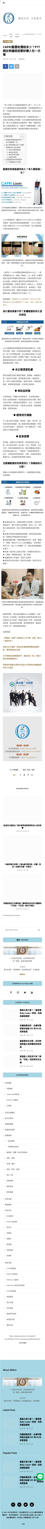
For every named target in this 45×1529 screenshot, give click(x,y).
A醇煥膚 (9, 1088)
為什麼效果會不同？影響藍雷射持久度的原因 (15, 146)
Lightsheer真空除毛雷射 (16, 1285)
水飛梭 (9, 1105)
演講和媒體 (9, 1124)
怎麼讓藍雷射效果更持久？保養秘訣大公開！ (14, 160)
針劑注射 (8, 1210)
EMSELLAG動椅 (12, 1100)
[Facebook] (13, 1505)
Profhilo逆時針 (12, 1222)
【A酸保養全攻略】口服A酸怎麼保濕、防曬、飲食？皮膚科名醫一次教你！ (22, 865)
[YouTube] (32, 1505)
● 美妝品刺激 (13, 152)
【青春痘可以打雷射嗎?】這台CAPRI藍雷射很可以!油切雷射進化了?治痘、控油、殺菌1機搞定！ (22, 302)
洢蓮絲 (9, 1233)
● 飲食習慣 (12, 157)
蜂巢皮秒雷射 (11, 1314)
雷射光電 (8, 1263)
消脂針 (9, 1239)
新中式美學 (9, 1118)
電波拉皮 (10, 1325)
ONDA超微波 (11, 1291)
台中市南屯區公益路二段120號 (30, 1515)
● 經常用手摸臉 (14, 155)
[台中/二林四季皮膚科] (22, 18)
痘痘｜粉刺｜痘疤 (29, 770)
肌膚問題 (8, 1135)
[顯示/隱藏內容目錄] (21, 136)
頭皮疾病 (10, 1186)
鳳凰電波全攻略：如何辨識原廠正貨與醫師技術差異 (30, 1044)
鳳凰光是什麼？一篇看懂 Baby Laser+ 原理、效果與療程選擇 (31, 1013)
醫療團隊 (8, 1205)
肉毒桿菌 (10, 1250)
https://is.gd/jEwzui (28, 757)
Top (23, 1524)
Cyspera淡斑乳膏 (13, 1094)
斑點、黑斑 (11, 1158)
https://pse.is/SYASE (28, 748)
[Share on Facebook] (5, 66)
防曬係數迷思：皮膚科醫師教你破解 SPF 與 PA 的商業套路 (30, 1028)
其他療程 (8, 1083)
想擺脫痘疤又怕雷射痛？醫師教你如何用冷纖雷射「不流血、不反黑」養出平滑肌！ (22, 904)
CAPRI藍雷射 (8, 41)
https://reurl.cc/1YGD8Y (31, 751)
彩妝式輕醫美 (10, 1112)
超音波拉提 (11, 1319)
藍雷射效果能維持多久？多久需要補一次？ (15, 141)
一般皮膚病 (11, 1141)
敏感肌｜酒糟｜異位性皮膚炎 (17, 1152)
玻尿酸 (9, 1244)
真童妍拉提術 (10, 1130)
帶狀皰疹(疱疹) (13, 1146)
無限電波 (10, 1297)
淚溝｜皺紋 (11, 1164)
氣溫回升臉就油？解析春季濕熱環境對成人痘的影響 (22, 826)
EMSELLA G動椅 (12, 1280)
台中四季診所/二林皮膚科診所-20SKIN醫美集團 (24, 1512)
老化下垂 (10, 1175)
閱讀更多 (22, 974)
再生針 (9, 1227)
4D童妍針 (10, 1216)
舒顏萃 (9, 1255)
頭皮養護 (10, 1192)
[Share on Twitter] (11, 66)
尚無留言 (22, 59)
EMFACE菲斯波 (12, 1274)
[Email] (32, 775)
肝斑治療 (8, 1199)
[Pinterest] (28, 775)
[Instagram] (19, 1505)
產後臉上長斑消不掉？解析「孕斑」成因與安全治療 (30, 1059)
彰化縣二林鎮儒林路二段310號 (27, 1518)
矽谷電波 (10, 1308)
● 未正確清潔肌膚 (14, 150)
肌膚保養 (10, 1180)
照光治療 (10, 1302)
